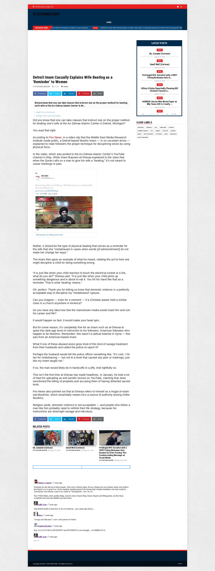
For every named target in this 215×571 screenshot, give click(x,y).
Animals (149, 127)
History (165, 131)
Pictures (159, 134)
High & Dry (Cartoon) (45, 112)
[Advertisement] (81, 52)
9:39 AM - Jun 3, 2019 (48, 193)
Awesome (163, 127)
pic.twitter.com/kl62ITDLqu (46, 190)
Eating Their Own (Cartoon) (48, 115)
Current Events (142, 131)
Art (156, 127)
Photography (148, 134)
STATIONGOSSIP (46, 14)
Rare (166, 134)
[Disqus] (81, 510)
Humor (173, 131)
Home (180, 563)
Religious (173, 134)
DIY (152, 131)
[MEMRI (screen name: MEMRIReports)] (37, 177)
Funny (158, 131)
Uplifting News (142, 137)
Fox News (55, 137)
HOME (109, 22)
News (53, 28)
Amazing (140, 127)
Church (171, 127)
